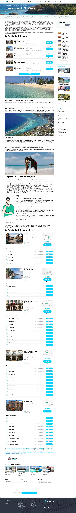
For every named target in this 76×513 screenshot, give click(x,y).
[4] (43, 481)
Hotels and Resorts (39, 1)
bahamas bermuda (44, 448)
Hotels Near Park (60, 117)
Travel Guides (30, 1)
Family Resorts (20, 503)
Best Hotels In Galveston (64, 34)
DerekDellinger (9, 474)
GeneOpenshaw (47, 474)
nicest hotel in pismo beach (21, 453)
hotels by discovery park (47, 450)
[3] (41, 481)
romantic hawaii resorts (44, 449)
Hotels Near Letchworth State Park (63, 119)
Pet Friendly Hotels (38, 70)
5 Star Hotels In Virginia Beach (63, 129)
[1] (38, 481)
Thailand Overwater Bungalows (22, 473)
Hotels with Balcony (30, 50)
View (49, 251)
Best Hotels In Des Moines (65, 42)
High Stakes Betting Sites (35, 505)
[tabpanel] (9, 42)
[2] (40, 481)
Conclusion (55, 16)
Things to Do (7, 503)
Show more (63, 61)
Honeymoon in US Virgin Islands (62, 75)
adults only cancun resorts (34, 452)
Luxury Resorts (20, 507)
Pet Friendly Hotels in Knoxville (65, 38)
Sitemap (32, 506)
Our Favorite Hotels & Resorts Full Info (65, 17)
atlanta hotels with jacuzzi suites (17, 450)
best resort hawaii (39, 450)
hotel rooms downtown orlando (23, 452)
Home (25, 1)
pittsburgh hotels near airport (29, 450)
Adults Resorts (36, 43)
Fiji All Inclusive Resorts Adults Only (65, 46)
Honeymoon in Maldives (62, 93)
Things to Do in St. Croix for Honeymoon (43, 17)
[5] (44, 481)
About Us (32, 504)
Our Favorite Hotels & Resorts (9, 17)
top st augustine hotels (35, 448)
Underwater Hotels (21, 508)
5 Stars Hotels (29, 43)
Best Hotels (63, 32)
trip (7, 448)
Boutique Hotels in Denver (10, 472)
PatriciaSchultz (21, 475)
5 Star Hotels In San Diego (62, 122)
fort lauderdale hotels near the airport (23, 448)
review (49, 44)
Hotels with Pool (29, 63)
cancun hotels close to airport (10, 452)
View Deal (49, 42)
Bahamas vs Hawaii (34, 472)
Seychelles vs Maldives (62, 111)
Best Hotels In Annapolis (62, 132)
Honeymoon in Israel (47, 472)
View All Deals (29, 73)
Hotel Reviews (56, 1)
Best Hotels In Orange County (65, 54)
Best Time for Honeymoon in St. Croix (22, 17)
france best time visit (44, 452)
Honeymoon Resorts (17, 5)
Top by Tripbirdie (48, 1)
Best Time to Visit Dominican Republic (65, 50)
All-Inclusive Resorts (65, 56)
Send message (29, 492)
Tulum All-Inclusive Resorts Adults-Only (64, 115)
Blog (61, 1)
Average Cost (32, 17)
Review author (14, 459)
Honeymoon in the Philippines (63, 84)
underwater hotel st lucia (34, 449)
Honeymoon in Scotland (62, 101)
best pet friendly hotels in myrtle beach (21, 449)
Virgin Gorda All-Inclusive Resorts (65, 58)
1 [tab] (9, 50)
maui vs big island (12, 448)
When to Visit (64, 48)
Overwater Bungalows (21, 505)
